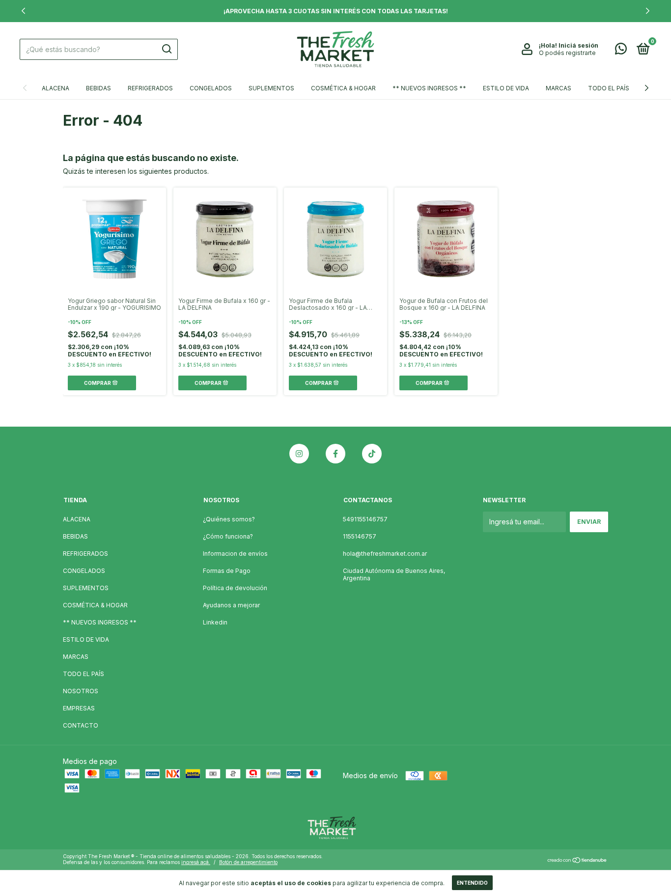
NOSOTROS (80, 691)
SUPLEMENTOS (271, 88)
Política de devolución (235, 588)
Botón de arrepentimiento (248, 862)
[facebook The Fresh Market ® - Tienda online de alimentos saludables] (335, 453)
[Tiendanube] (577, 860)
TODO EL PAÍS (608, 88)
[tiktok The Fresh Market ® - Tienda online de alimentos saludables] (372, 453)
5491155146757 (365, 519)
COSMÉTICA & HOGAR (343, 88)
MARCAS (558, 88)
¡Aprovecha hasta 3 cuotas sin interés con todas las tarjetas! (336, 11)
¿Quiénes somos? (229, 519)
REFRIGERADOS (150, 88)
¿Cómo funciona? (228, 536)
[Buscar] (166, 49)
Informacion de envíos (235, 553)
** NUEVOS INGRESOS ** (429, 88)
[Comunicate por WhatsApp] (621, 50)
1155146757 (359, 536)
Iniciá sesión (578, 45)
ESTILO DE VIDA (506, 88)
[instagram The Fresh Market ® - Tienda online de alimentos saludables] (299, 453)
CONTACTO (80, 725)
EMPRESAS (79, 708)
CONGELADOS (211, 88)
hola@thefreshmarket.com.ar (385, 553)
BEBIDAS (98, 88)
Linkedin (215, 622)
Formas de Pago (227, 570)
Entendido (472, 883)
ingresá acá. (195, 862)
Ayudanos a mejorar (231, 605)
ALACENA (55, 88)
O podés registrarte (567, 52)
